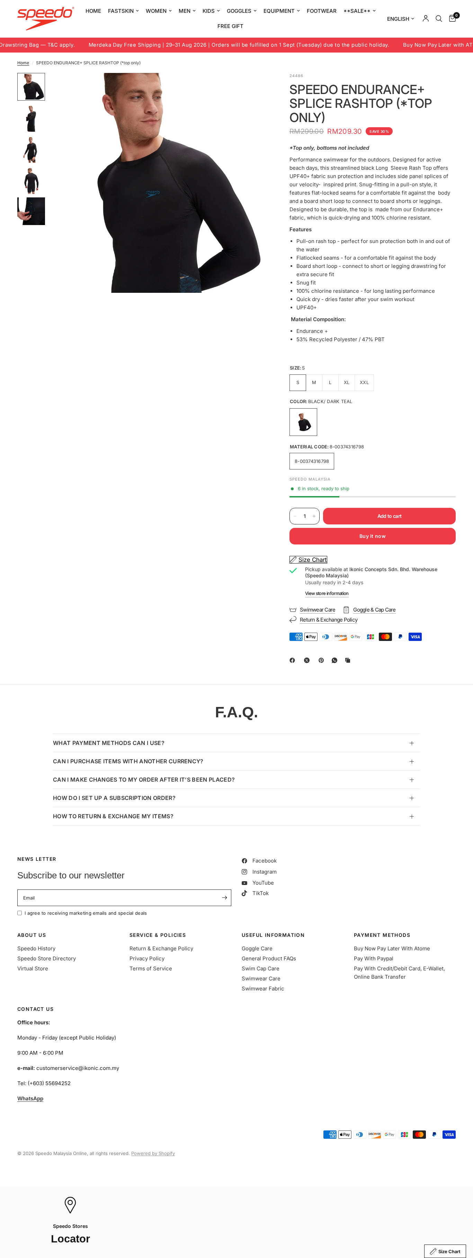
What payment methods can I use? (108, 742)
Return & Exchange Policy (161, 948)
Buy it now (372, 536)
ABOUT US (31, 935)
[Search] (439, 18)
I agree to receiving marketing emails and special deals (86, 913)
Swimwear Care (261, 978)
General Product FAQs (269, 958)
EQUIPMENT (279, 11)
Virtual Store (32, 968)
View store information (327, 593)
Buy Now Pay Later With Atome (392, 948)
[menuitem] (93, 11)
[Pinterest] (323, 660)
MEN (184, 11)
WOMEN (156, 11)
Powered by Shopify (153, 1153)
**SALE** (357, 11)
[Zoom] (254, 87)
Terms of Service (151, 968)
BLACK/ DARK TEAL (303, 422)
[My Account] (425, 18)
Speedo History (36, 948)
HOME (93, 11)
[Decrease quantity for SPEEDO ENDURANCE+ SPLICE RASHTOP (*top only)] (295, 516)
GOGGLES (239, 11)
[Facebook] (293, 660)
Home (23, 62)
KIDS (209, 11)
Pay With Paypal (373, 958)
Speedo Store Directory (46, 958)
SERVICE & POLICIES (158, 935)
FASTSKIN (121, 11)
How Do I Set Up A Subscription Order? (114, 797)
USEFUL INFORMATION (273, 935)
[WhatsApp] (336, 660)
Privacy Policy (147, 958)
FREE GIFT (230, 26)
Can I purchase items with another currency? (128, 761)
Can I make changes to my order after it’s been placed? (144, 779)
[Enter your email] (224, 897)
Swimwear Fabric (263, 988)
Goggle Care (257, 948)
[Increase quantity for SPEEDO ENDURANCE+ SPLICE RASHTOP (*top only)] (314, 516)
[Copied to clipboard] (349, 660)
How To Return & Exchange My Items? (113, 816)
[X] (308, 660)
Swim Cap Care (260, 968)
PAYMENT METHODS (382, 935)
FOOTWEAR (322, 11)
